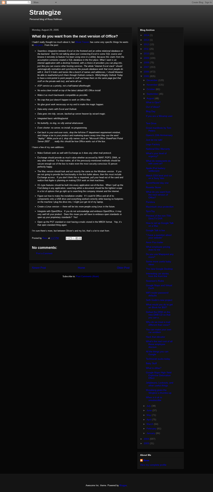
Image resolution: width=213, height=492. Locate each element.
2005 (147, 76)
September (153, 93)
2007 (147, 67)
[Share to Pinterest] (80, 238)
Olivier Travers (82, 42)
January (151, 433)
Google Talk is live (155, 230)
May (149, 415)
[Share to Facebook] (77, 238)
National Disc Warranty (158, 149)
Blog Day (150, 111)
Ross (146, 460)
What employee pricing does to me (158, 248)
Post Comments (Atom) (87, 276)
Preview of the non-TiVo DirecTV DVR (158, 217)
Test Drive (151, 123)
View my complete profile (153, 465)
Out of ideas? (153, 107)
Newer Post (39, 267)
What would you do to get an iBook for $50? (159, 306)
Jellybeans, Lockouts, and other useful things (159, 384)
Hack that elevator (155, 337)
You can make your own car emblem (158, 331)
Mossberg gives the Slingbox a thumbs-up (158, 391)
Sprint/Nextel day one (157, 183)
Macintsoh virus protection (160, 206)
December (152, 80)
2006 (147, 71)
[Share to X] (73, 238)
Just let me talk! (154, 139)
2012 (147, 44)
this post (38, 45)
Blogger (123, 485)
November (152, 84)
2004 (147, 439)
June (149, 410)
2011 (146, 49)
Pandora (150, 202)
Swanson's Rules (155, 281)
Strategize (45, 12)
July (149, 405)
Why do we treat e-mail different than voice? (158, 323)
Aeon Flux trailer (154, 242)
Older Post (123, 267)
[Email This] (67, 238)
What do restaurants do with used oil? (158, 162)
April (149, 419)
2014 (147, 35)
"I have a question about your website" (159, 236)
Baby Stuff (151, 363)
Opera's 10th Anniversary (159, 135)
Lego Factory (153, 144)
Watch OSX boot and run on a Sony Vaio (159, 177)
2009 (147, 58)
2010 (147, 53)
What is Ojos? (153, 102)
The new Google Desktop (159, 269)
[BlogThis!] (70, 238)
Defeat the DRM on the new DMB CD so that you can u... (158, 315)
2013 (147, 39)
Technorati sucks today (158, 359)
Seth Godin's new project (159, 300)
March (150, 424)
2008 (147, 62)
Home (81, 267)
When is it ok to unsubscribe (154, 399)
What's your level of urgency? (156, 155)
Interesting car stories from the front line (157, 275)
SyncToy (150, 211)
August (151, 98)
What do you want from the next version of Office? (158, 194)
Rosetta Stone (153, 187)
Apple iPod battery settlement (155, 169)
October (151, 89)
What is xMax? (153, 368)
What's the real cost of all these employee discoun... (159, 344)
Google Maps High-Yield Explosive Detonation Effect (158, 375)
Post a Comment (44, 253)
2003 (147, 443)
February (152, 428)
